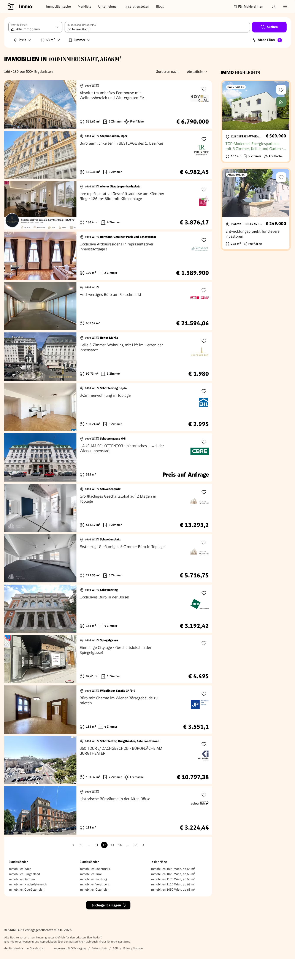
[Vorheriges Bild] (11, 104)
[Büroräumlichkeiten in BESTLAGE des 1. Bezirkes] (108, 155)
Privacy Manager (133, 948)
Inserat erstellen (137, 6)
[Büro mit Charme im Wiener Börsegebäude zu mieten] (108, 709)
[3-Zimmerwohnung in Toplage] (108, 407)
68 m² (50, 40)
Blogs (160, 6)
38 (135, 845)
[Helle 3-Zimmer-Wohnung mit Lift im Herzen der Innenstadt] (108, 356)
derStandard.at (35, 948)
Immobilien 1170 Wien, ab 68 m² (173, 879)
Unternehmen (108, 6)
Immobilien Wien (19, 868)
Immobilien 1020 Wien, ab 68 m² (173, 874)
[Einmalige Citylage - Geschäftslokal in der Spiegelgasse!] (108, 659)
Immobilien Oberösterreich (26, 889)
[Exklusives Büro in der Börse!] (108, 609)
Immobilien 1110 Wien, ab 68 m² (173, 884)
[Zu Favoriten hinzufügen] (204, 88)
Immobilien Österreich (94, 889)
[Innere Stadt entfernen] (69, 29)
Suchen (272, 27)
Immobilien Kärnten (21, 879)
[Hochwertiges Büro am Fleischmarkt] (108, 306)
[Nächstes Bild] (69, 104)
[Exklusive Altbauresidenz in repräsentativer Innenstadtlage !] (108, 256)
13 (112, 845)
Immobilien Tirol (90, 874)
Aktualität (195, 72)
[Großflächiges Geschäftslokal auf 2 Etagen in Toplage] (108, 508)
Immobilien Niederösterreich (27, 884)
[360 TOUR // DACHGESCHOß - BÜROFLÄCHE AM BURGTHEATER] (108, 760)
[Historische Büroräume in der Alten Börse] (108, 810)
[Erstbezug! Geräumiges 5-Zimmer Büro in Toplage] (108, 558)
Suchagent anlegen (106, 905)
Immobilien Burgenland (24, 874)
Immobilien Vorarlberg (94, 884)
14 (120, 845)
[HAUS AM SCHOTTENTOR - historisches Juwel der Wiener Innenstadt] (108, 457)
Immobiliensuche (58, 6)
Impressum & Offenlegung (70, 948)
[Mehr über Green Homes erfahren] (281, 102)
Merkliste (84, 6)
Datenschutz (99, 948)
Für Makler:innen (250, 6)
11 (96, 845)
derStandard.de (14, 948)
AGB (115, 948)
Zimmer (79, 40)
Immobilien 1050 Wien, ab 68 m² (173, 889)
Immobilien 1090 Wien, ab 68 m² (173, 868)
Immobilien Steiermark (94, 868)
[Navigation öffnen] (285, 6)
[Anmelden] (274, 6)
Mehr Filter (269, 40)
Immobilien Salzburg (93, 879)
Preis (22, 40)
